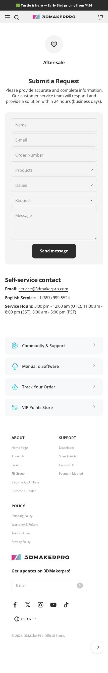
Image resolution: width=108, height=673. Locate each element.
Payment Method (71, 474)
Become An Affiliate (25, 482)
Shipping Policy (22, 516)
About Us (18, 456)
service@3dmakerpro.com (43, 289)
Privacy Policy (21, 542)
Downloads (67, 448)
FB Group (18, 474)
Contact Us (66, 465)
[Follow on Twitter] (27, 604)
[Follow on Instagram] (40, 604)
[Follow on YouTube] (53, 604)
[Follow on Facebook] (15, 604)
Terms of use (21, 533)
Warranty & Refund (25, 525)
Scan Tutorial (68, 456)
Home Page (20, 448)
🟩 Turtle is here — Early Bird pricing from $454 (54, 5)
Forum (16, 465)
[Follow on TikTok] (66, 604)
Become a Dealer (24, 491)
